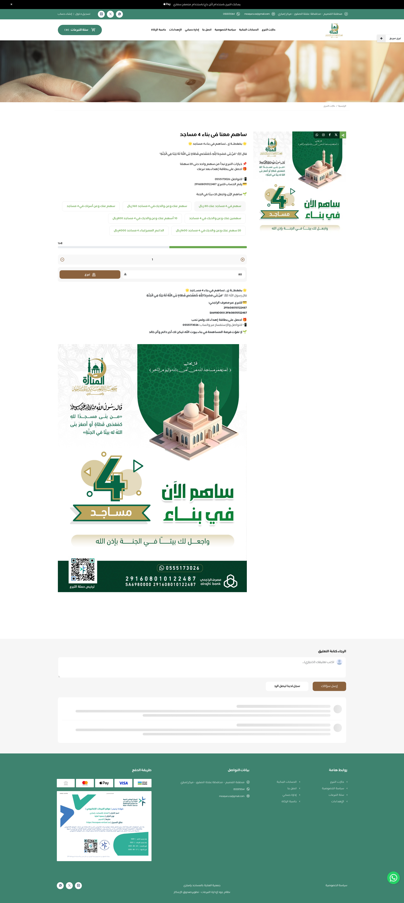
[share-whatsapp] (317, 134)
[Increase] (243, 260)
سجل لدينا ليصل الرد (287, 686)
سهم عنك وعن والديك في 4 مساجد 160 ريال (157, 206)
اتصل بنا (206, 30)
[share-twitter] (336, 134)
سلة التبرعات (336, 795)
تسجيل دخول (82, 14)
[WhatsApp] (119, 14)
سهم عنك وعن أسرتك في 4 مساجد (91, 206)
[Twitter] (110, 14)
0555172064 (239, 789)
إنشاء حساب (65, 14)
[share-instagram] (323, 134)
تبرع (87, 274)
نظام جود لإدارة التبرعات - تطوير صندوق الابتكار (202, 892)
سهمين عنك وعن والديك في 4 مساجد (215, 218)
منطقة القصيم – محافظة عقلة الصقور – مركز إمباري (213, 782)
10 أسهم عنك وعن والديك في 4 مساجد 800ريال (145, 218)
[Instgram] (101, 14)
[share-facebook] (330, 134)
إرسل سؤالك (329, 686)
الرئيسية (342, 106)
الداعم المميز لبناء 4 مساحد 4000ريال (139, 230)
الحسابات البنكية (249, 30)
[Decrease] (62, 260)
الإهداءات (175, 30)
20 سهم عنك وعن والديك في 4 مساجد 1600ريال (208, 230)
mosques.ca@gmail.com (257, 14)
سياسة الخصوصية (225, 30)
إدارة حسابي (192, 30)
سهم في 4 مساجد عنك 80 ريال (220, 206)
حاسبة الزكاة (158, 30)
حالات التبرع (269, 30)
